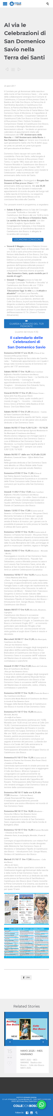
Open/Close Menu (5, 3)
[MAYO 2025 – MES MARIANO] (26, 1029)
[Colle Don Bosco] (28, 3)
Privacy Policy (23, 1101)
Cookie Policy (33, 1101)
